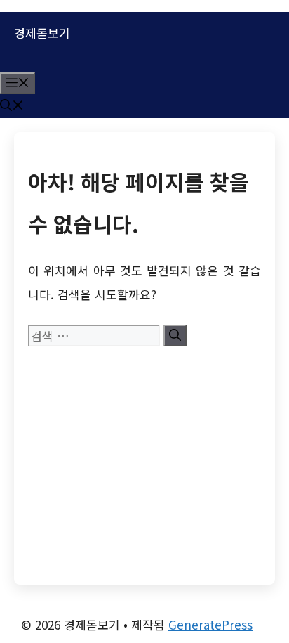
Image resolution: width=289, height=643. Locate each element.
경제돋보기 (42, 32)
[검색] (175, 335)
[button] (12, 106)
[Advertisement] (144, 459)
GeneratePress (210, 624)
